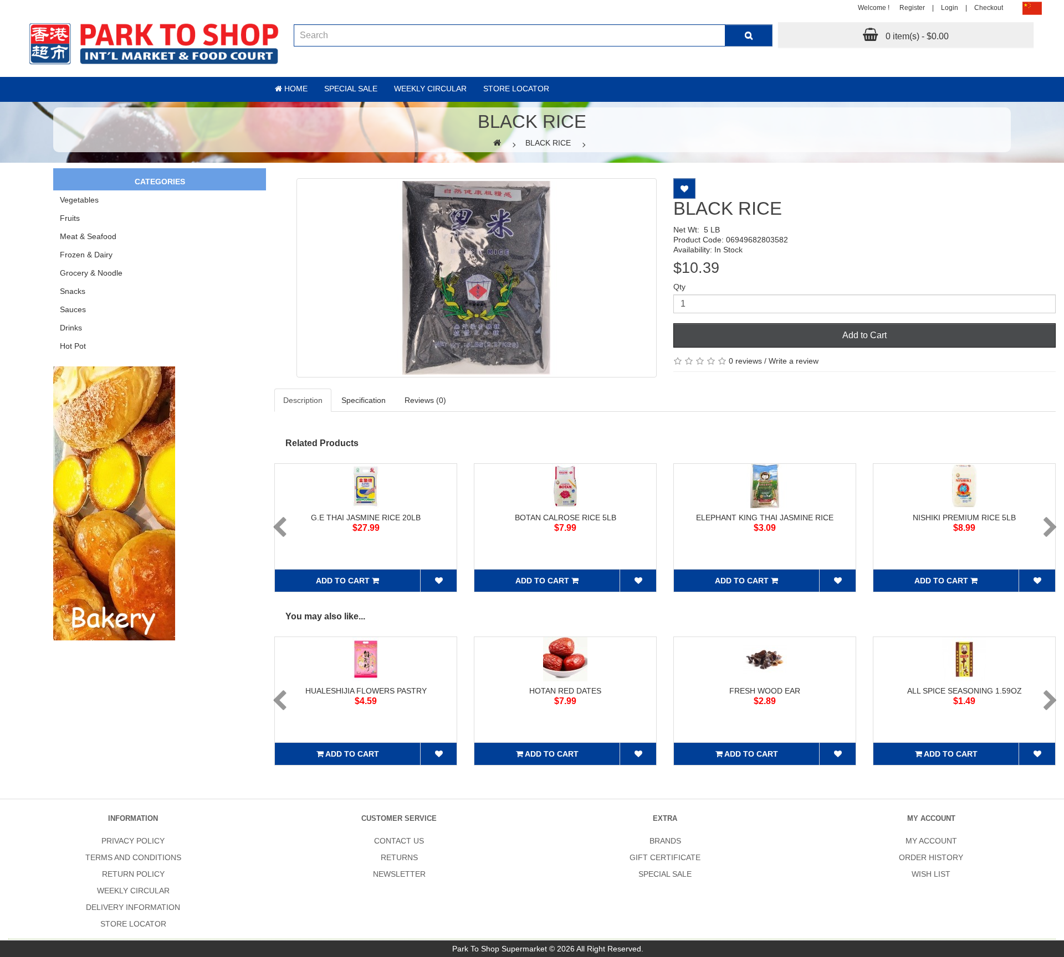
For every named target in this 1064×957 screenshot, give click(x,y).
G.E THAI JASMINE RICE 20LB (366, 517)
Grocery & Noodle (91, 272)
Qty (679, 286)
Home (295, 88)
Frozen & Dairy (86, 254)
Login (949, 8)
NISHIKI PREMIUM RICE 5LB (964, 517)
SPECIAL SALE (665, 874)
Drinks (71, 327)
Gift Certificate (665, 857)
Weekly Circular (430, 88)
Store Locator (516, 88)
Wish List (931, 874)
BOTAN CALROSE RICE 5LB (565, 517)
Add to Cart (864, 335)
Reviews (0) (425, 400)
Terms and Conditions (133, 857)
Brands (665, 840)
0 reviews (745, 360)
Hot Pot (73, 346)
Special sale (350, 88)
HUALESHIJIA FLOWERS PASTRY (366, 690)
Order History (931, 857)
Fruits (70, 218)
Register (912, 8)
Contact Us (399, 840)
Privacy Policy (133, 840)
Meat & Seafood (88, 236)
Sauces (73, 309)
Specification (363, 400)
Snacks (72, 291)
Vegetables (79, 199)
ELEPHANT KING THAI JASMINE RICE (764, 517)
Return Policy (133, 874)
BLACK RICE (548, 142)
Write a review (794, 360)
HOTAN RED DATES (565, 690)
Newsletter (399, 874)
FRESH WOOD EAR (764, 690)
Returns (399, 857)
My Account (931, 840)
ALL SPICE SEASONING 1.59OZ (964, 690)
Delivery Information (133, 907)
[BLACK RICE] (476, 277)
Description (303, 400)
